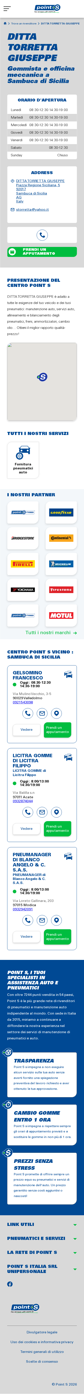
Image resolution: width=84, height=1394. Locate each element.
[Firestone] (61, 590)
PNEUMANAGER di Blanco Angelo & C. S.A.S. (32, 862)
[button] (42, 377)
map (56, 713)
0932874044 (23, 801)
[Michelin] (61, 564)
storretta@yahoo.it (32, 209)
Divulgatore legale (42, 1332)
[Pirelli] (23, 564)
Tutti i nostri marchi (48, 633)
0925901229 (42, 235)
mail (42, 713)
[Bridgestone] (23, 538)
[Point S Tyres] (23, 512)
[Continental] (61, 538)
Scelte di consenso (42, 1361)
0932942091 (23, 909)
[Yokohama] (23, 590)
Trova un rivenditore (24, 23)
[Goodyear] (61, 512)
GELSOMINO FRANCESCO (28, 675)
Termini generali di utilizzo (42, 1352)
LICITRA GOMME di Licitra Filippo (32, 761)
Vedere (26, 729)
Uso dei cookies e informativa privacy (42, 1342)
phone (27, 713)
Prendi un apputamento (39, 251)
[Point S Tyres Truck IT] (23, 615)
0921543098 (23, 702)
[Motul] (61, 615)
